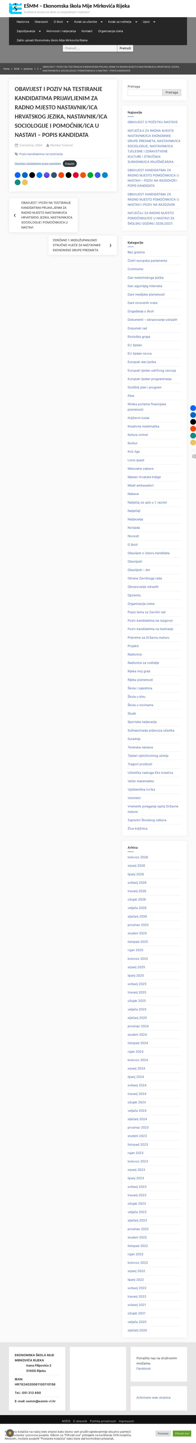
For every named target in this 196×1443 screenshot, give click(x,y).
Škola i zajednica (140, 688)
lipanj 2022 (136, 1279)
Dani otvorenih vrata (142, 303)
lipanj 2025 (136, 975)
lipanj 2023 (136, 1178)
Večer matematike (141, 781)
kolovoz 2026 (138, 857)
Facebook (143, 1368)
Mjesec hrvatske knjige (144, 477)
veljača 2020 (137, 1322)
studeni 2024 (137, 1034)
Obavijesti (41, 22)
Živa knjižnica (137, 828)
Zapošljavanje (26, 31)
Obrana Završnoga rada (145, 578)
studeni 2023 (137, 1136)
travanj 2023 (137, 1195)
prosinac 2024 (138, 1026)
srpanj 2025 (136, 967)
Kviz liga (134, 451)
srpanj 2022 (136, 1271)
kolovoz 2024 (138, 1060)
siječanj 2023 (137, 1220)
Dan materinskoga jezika (145, 277)
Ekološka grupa (139, 337)
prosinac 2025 (138, 925)
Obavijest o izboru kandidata (149, 553)
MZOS (66, 1421)
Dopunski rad (137, 328)
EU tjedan (135, 345)
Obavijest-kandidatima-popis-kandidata (38, 163)
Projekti (133, 646)
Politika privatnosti (103, 1421)
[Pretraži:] (90, 48)
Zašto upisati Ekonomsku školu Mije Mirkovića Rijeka (52, 40)
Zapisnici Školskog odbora (147, 820)
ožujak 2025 (137, 1001)
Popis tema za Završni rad (147, 612)
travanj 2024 (137, 1094)
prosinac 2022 (138, 1229)
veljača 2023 (137, 1212)
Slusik (132, 713)
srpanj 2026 (136, 865)
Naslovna (23, 22)
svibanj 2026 (137, 882)
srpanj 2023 (136, 1170)
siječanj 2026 (137, 916)
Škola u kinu (136, 696)
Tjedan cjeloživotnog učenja (148, 756)
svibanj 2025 (137, 984)
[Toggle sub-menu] (67, 21)
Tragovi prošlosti (140, 764)
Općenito (134, 595)
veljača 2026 (137, 908)
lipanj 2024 (136, 1077)
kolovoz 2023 (138, 1161)
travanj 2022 (137, 1296)
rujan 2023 (135, 1153)
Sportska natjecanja (142, 722)
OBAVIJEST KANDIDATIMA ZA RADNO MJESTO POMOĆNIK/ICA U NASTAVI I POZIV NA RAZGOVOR (153, 199)
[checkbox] (10, 1433)
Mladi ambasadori (141, 485)
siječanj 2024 (137, 1119)
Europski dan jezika (142, 362)
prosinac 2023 (138, 1127)
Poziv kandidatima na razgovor (150, 620)
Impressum (126, 1421)
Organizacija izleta (110, 31)
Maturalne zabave (141, 468)
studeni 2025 (137, 933)
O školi (58, 22)
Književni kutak (138, 418)
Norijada (134, 527)
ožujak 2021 (136, 1313)
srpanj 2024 (136, 1068)
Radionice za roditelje (143, 663)
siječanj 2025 (137, 1018)
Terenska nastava (140, 747)
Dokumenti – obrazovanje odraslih (152, 320)
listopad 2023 (138, 1144)
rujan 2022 (135, 1254)
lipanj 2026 (136, 874)
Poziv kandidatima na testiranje (41, 154)
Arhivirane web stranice (153, 1397)
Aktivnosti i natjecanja (61, 31)
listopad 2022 (138, 1246)
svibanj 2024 (137, 1085)
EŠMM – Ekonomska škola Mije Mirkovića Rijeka (77, 6)
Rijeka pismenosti (140, 680)
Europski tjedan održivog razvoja (152, 370)
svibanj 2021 (137, 1305)
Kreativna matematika (143, 426)
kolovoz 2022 (138, 1262)
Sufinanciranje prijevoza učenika (151, 730)
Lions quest (136, 460)
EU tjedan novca (140, 353)
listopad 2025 (138, 942)
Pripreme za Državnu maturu (148, 637)
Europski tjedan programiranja (150, 379)
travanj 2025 (137, 992)
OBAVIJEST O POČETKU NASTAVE (153, 122)
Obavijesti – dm (139, 570)
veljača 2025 (137, 1009)
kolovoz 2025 (138, 959)
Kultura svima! (138, 435)
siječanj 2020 (137, 1330)
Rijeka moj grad (139, 671)
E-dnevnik (80, 1421)
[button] (17, 175)
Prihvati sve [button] (182, 1433)
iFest (131, 396)
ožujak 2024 (137, 1102)
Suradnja (134, 739)
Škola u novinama (140, 705)
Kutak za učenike (85, 22)
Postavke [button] (163, 1433)
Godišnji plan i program (145, 387)
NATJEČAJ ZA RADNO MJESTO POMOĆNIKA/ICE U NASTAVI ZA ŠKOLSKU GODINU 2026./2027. (151, 218)
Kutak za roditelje (119, 22)
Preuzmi (69, 163)
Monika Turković (61, 145)
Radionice (135, 654)
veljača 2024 (137, 1110)
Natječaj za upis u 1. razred (147, 502)
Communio (135, 269)
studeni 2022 (137, 1237)
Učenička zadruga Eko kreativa (150, 773)
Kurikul (132, 443)
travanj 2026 (137, 891)
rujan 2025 (135, 950)
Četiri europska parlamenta (147, 260)
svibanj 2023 (137, 1187)
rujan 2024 (135, 1051)
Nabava (133, 494)
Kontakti (87, 31)
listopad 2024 (138, 1043)
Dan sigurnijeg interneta (145, 286)
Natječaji (134, 511)
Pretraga (134, 86)
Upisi (146, 22)
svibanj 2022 (137, 1288)
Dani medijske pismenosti (146, 294)
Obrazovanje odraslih (143, 587)
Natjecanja (135, 519)
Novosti (133, 536)
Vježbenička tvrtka (141, 789)
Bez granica (136, 252)
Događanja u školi (141, 311)
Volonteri (134, 798)
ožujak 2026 (137, 899)
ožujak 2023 (137, 1203)
